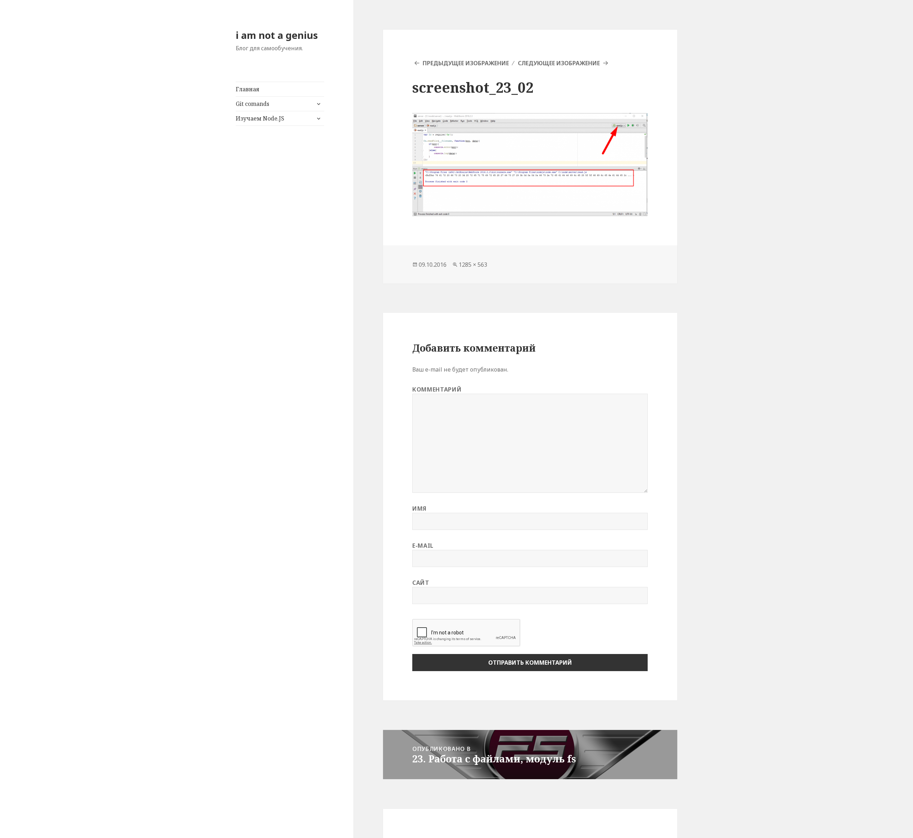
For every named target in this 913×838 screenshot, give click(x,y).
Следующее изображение (559, 63)
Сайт (420, 583)
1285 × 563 (473, 265)
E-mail (423, 546)
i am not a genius (277, 35)
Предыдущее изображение (466, 63)
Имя (419, 508)
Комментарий (436, 389)
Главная (247, 89)
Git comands (252, 104)
